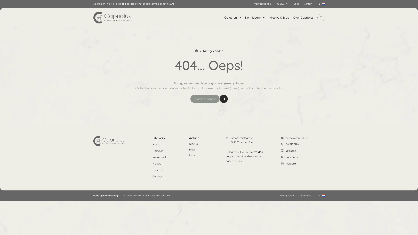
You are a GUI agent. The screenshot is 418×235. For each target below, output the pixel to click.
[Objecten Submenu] (239, 17)
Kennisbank (253, 17)
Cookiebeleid (305, 195)
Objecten (230, 17)
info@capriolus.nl (262, 3)
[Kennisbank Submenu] (264, 17)
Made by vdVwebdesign (106, 195)
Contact (308, 3)
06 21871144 (282, 3)
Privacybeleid (287, 195)
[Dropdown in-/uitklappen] (323, 3)
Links (296, 3)
